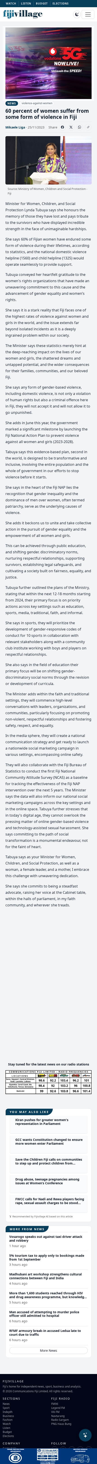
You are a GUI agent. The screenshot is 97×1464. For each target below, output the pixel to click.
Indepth (7, 1412)
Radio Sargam (60, 1419)
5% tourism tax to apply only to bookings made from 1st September (46, 1257)
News (6, 1403)
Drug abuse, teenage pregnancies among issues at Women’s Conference (47, 1181)
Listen (6, 1428)
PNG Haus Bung (61, 1424)
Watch (7, 1424)
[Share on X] (71, 127)
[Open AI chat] (85, 1435)
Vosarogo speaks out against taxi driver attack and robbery (45, 1238)
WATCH (11, 3)
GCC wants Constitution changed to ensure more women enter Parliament (49, 1141)
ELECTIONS (61, 3)
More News (48, 1350)
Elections (8, 1436)
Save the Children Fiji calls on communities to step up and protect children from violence (48, 1163)
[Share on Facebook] (62, 127)
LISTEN (26, 3)
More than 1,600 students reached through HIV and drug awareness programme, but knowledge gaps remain (47, 1297)
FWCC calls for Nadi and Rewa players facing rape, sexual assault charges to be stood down (49, 1203)
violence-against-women (37, 103)
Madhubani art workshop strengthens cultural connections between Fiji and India (45, 1276)
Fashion (7, 1419)
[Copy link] (88, 127)
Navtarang (58, 1416)
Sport (6, 1408)
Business (8, 1416)
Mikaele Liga (15, 127)
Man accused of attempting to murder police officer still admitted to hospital (44, 1314)
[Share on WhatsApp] (79, 127)
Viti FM (55, 1412)
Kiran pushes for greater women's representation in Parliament (41, 1122)
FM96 (54, 1403)
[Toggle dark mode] (77, 14)
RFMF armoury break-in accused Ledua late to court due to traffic (45, 1333)
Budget (7, 1432)
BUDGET (42, 3)
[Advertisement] (48, 1027)
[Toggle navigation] (88, 14)
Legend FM (58, 1408)
